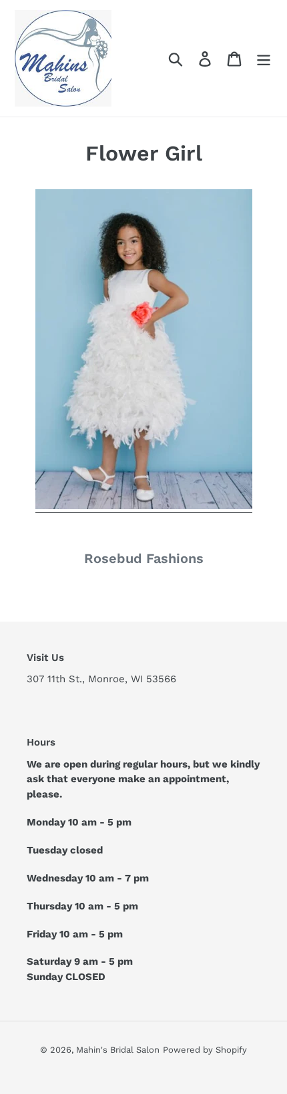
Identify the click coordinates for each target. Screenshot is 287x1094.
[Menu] (263, 58)
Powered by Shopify (205, 1050)
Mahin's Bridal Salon (118, 1050)
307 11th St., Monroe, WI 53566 (101, 679)
